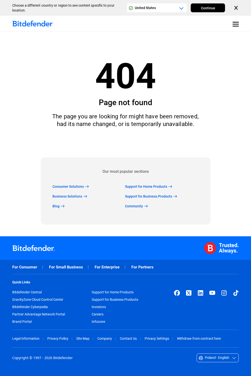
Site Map (82, 338)
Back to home (126, 142)
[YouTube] (212, 293)
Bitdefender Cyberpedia (30, 307)
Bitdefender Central (27, 292)
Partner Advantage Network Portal (38, 314)
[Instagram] (224, 293)
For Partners (142, 267)
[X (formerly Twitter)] (189, 293)
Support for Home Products (113, 292)
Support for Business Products (115, 299)
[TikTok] (236, 293)
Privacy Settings (157, 338)
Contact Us (128, 338)
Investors (99, 307)
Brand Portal (22, 321)
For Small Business (66, 267)
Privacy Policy (57, 338)
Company (104, 338)
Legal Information (25, 338)
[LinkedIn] (200, 293)
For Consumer (24, 267)
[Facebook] (177, 293)
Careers (97, 314)
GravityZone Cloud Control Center (37, 299)
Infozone (98, 321)
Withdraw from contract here (199, 338)
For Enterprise (107, 267)
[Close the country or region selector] (236, 8)
